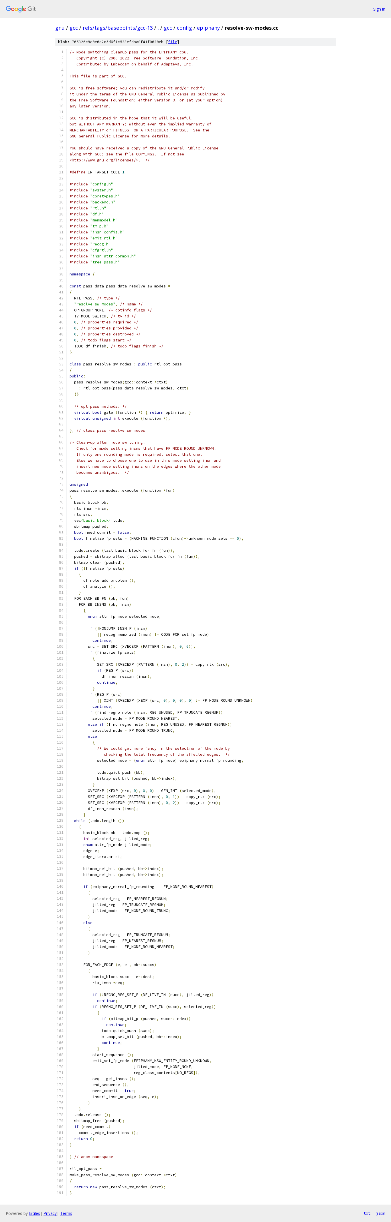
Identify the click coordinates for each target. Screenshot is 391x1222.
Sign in (379, 9)
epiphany (208, 27)
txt (367, 1213)
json (380, 1213)
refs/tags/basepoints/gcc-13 (118, 27)
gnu (60, 27)
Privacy (50, 1213)
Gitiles (34, 1213)
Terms (66, 1213)
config (184, 27)
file (172, 41)
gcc (74, 27)
